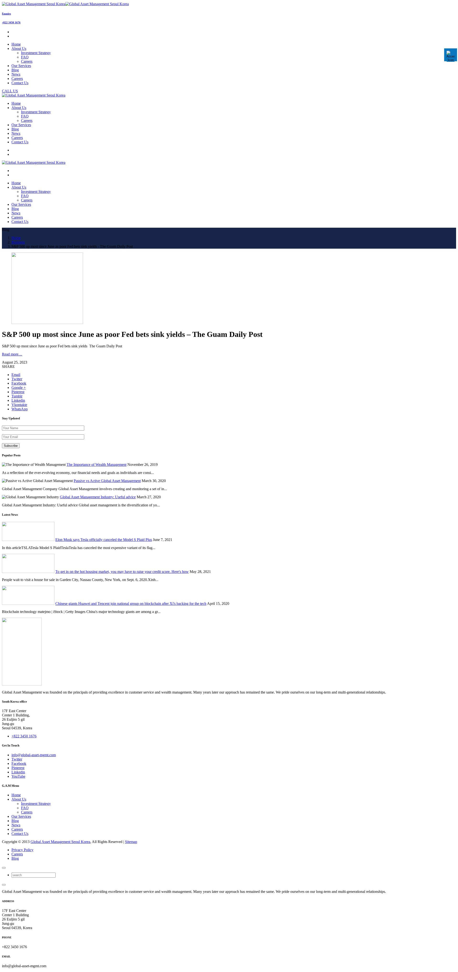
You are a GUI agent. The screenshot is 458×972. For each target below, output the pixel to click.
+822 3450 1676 (11, 22)
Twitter (16, 759)
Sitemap (131, 842)
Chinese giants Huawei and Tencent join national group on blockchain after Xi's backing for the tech (130, 604)
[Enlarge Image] (47, 323)
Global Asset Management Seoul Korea (60, 842)
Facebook (18, 763)
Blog (15, 821)
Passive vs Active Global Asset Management (107, 481)
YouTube (18, 776)
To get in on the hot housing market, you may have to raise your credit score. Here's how (122, 572)
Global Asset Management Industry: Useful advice (98, 497)
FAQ (25, 57)
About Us (18, 799)
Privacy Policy (22, 850)
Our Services (21, 816)
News (15, 825)
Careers (26, 61)
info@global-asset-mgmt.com (33, 755)
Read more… (12, 354)
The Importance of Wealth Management (96, 465)
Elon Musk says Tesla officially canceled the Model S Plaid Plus (103, 540)
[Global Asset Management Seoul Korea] (65, 4)
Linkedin (18, 772)
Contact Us (19, 834)
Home (16, 795)
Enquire (6, 13)
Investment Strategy (36, 53)
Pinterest (17, 768)
